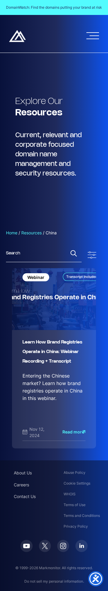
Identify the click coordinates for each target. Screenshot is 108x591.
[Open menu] (92, 35)
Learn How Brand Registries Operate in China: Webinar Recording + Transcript (52, 352)
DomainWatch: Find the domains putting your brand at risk (54, 7)
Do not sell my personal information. (54, 581)
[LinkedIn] (81, 546)
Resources (31, 232)
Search (74, 253)
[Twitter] (45, 546)
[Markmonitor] (17, 36)
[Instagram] (63, 546)
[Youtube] (26, 546)
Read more (73, 432)
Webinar (35, 277)
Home (11, 232)
